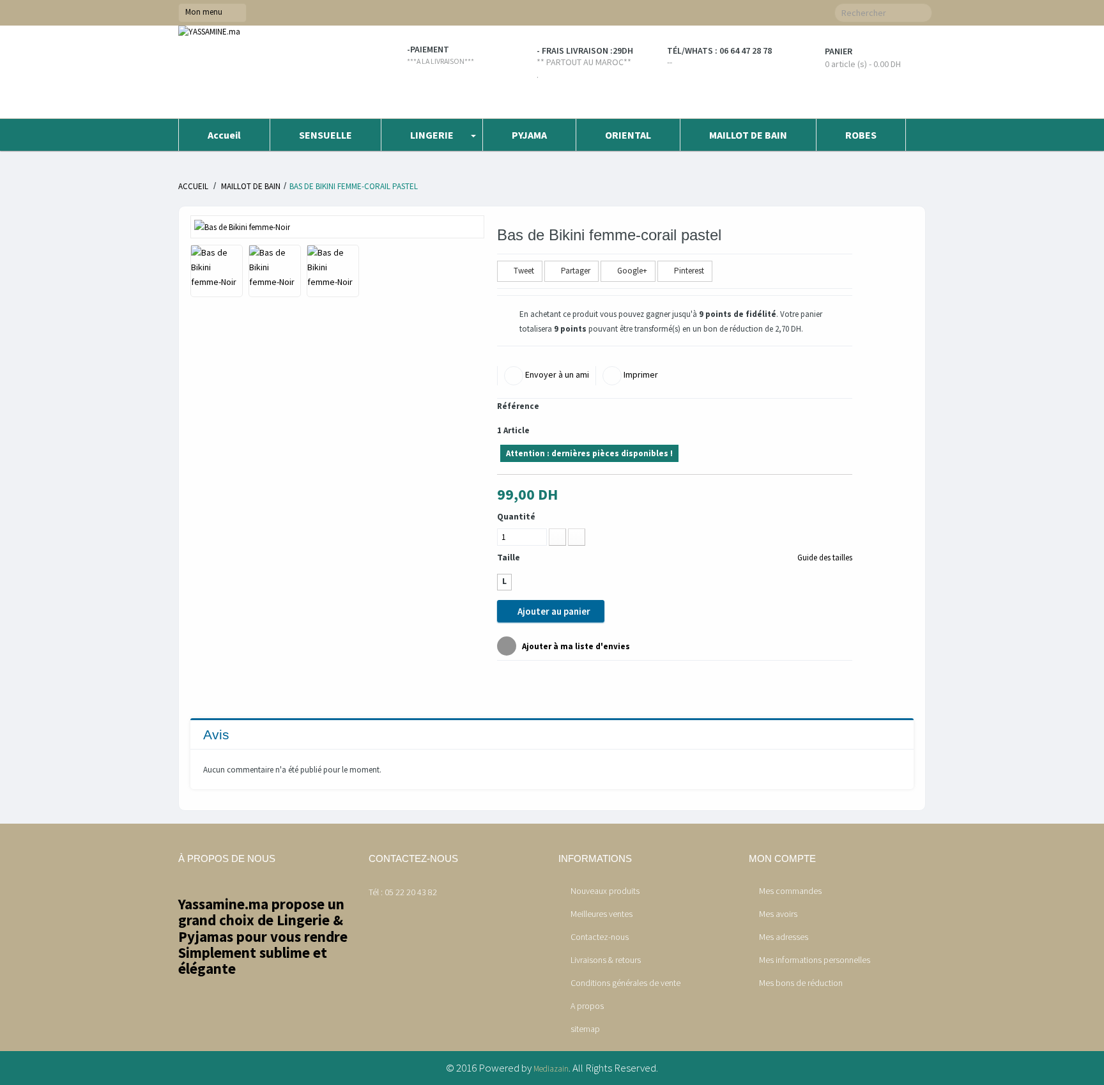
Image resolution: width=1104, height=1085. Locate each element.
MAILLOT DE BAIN (250, 186)
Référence (518, 406)
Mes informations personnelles (814, 960)
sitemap (584, 1029)
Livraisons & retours (605, 960)
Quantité (516, 516)
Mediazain (551, 1068)
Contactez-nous (599, 937)
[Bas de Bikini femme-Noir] (242, 226)
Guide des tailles (823, 557)
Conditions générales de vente (624, 983)
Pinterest (688, 270)
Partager (574, 270)
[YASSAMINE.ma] (267, 72)
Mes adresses (783, 937)
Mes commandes (790, 890)
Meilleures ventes (600, 914)
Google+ (631, 270)
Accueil (193, 186)
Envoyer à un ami (556, 374)
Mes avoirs (778, 914)
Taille (509, 557)
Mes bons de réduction (801, 983)
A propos (586, 1006)
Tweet (523, 270)
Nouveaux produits (604, 890)
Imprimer (640, 374)
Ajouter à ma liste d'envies (575, 646)
